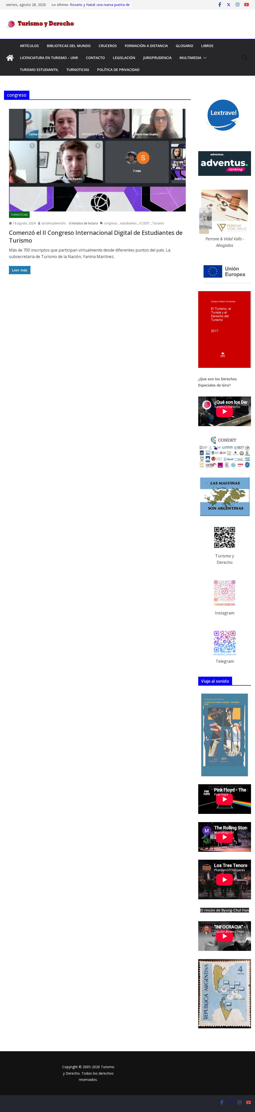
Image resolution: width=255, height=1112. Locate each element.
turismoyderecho (54, 223)
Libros (207, 45)
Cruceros (108, 45)
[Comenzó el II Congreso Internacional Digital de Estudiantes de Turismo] (97, 160)
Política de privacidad (118, 69)
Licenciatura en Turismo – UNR (49, 57)
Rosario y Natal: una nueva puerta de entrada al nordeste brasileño (100, 7)
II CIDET (144, 223)
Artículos (29, 45)
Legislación (124, 57)
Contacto (95, 57)
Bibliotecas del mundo (69, 45)
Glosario (184, 45)
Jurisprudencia (157, 57)
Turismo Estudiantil (39, 69)
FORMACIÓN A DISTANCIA (146, 45)
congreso (110, 223)
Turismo (158, 223)
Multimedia (190, 57)
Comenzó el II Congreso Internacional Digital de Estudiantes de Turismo (96, 236)
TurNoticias (77, 69)
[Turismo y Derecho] (10, 58)
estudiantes (128, 223)
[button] (204, 57)
